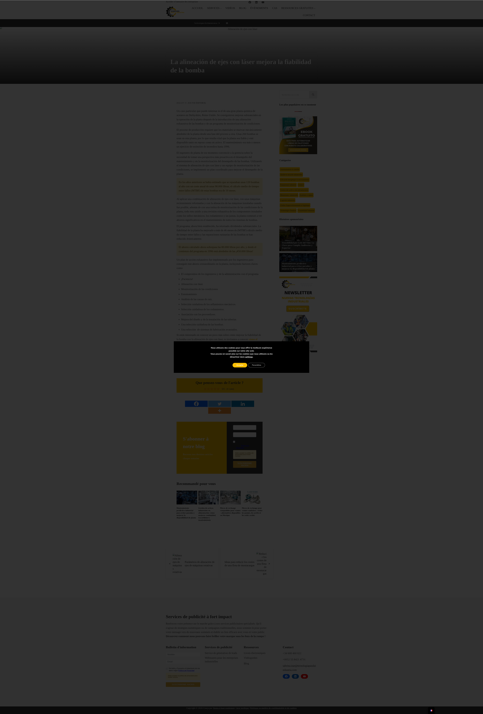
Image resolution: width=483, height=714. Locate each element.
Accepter (239, 365)
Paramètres (256, 365)
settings (249, 357)
